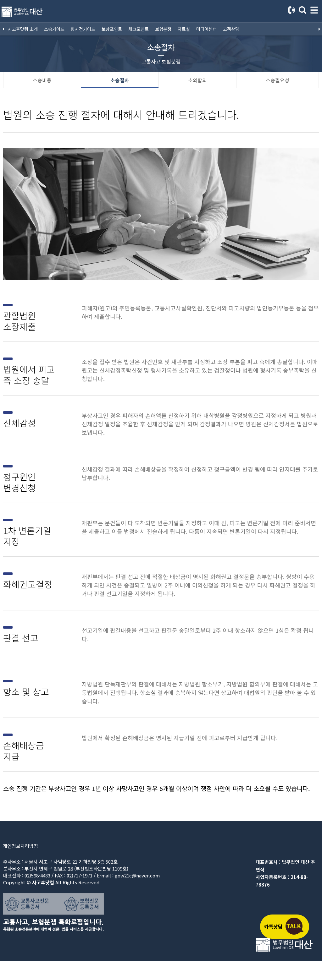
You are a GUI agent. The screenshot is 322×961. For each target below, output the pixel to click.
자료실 (184, 29)
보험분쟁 (163, 29)
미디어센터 (206, 29)
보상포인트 (112, 29)
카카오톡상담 (284, 926)
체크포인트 (138, 29)
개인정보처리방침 (20, 846)
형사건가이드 (83, 29)
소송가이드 (54, 29)
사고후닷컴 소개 (23, 29)
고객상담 (231, 29)
